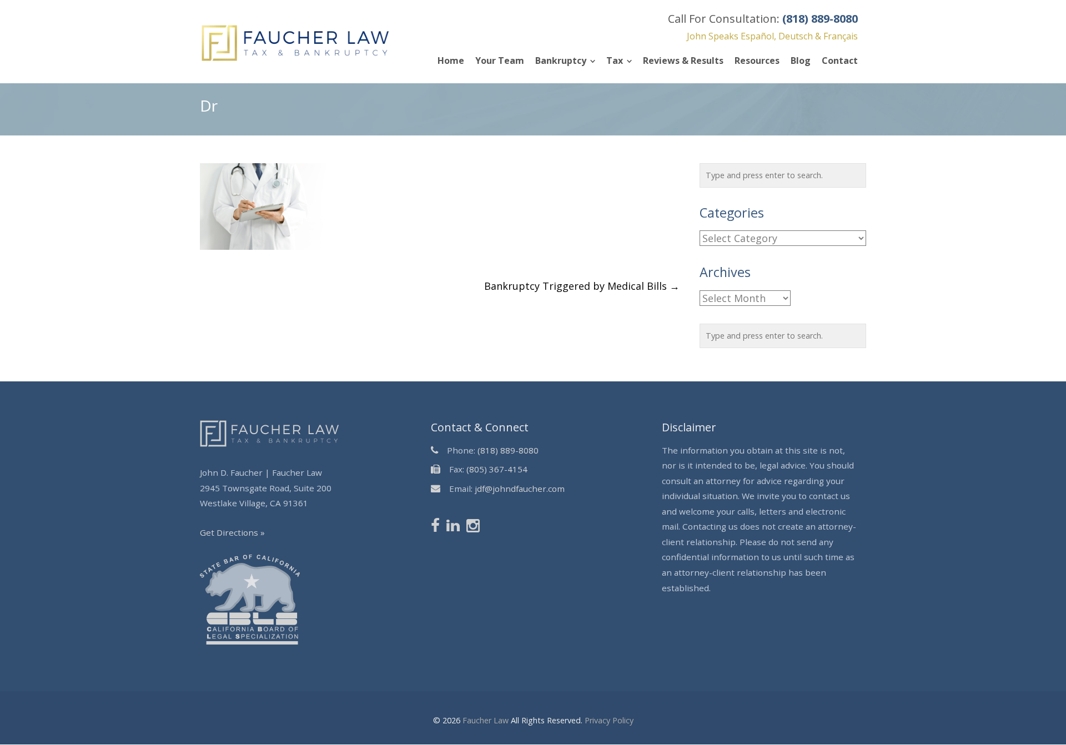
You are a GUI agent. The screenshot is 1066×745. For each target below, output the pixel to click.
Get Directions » (232, 532)
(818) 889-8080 (508, 450)
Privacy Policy (609, 720)
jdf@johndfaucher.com (520, 488)
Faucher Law (485, 720)
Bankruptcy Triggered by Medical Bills (582, 286)
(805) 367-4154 (496, 469)
